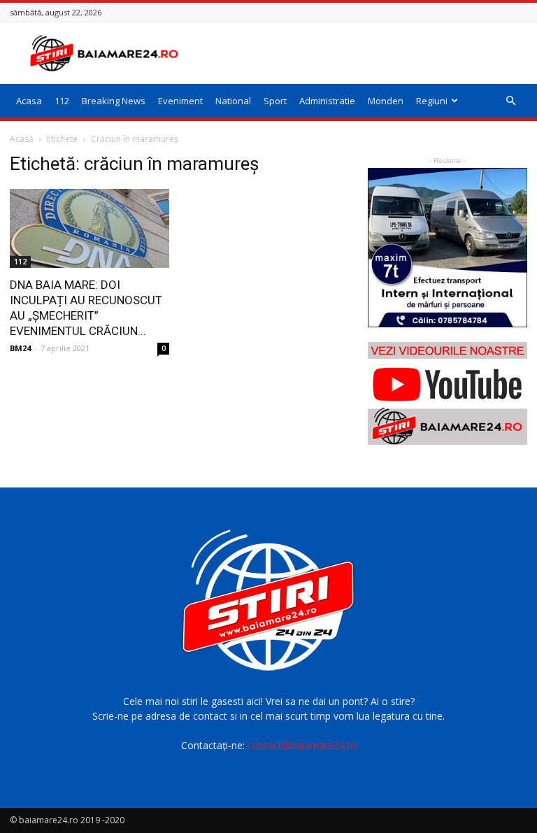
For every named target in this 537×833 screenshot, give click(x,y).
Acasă (22, 139)
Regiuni (432, 100)
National (233, 100)
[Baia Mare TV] (447, 393)
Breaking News (113, 100)
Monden (385, 100)
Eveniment (180, 100)
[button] (510, 101)
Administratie (327, 100)
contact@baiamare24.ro (302, 745)
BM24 (20, 348)
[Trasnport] (447, 247)
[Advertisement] (363, 53)
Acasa (29, 100)
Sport (275, 100)
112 (62, 100)
